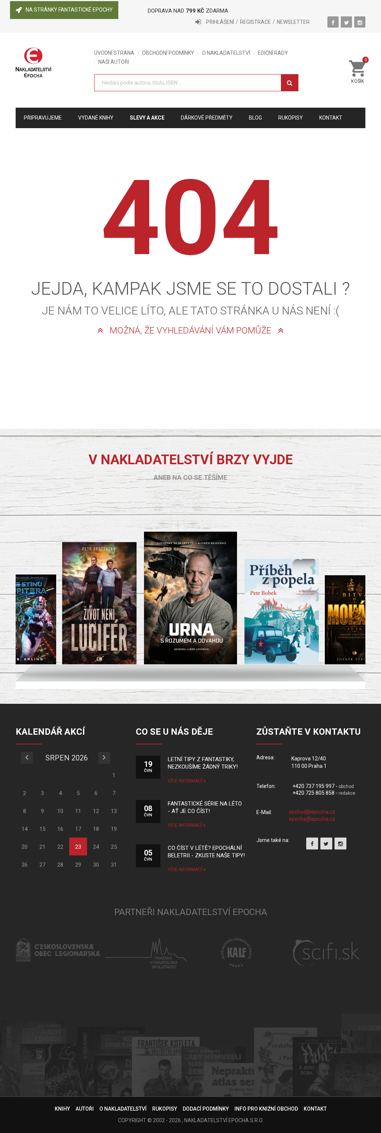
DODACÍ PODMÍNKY (206, 1109)
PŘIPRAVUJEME (43, 118)
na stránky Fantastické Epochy (69, 10)
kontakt (330, 118)
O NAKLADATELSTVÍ (226, 53)
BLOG (255, 118)
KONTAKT (315, 1109)
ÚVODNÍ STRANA (114, 53)
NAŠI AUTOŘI (113, 62)
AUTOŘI (85, 1109)
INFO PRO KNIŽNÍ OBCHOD (266, 1109)
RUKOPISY (164, 1109)
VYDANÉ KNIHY (95, 118)
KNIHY (62, 1109)
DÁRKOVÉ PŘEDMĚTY (207, 118)
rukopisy (290, 118)
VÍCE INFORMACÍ (185, 781)
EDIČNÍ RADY (273, 53)
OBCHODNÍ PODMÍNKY (168, 53)
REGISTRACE (255, 22)
